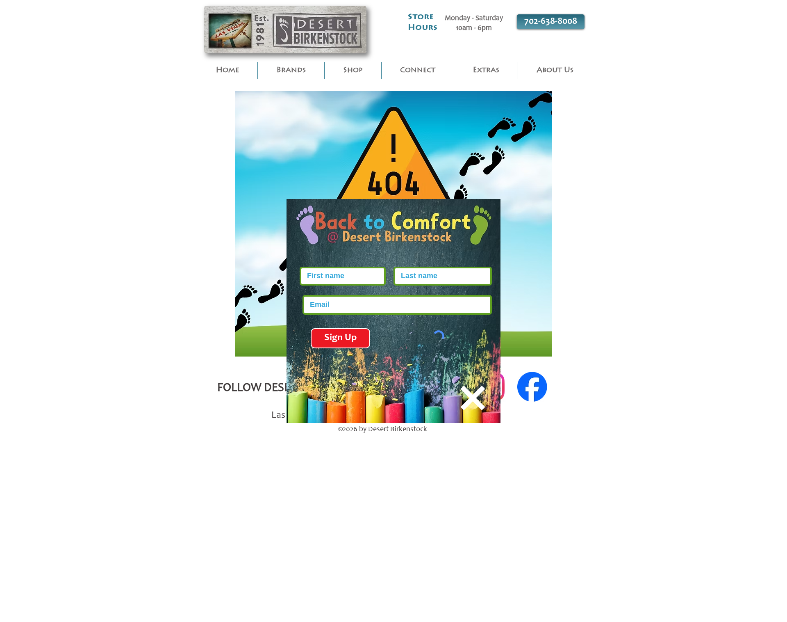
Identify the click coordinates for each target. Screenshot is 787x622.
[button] (473, 398)
